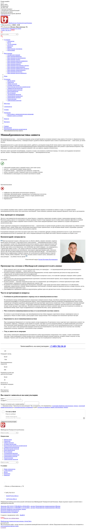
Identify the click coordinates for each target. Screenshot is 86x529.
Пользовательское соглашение (9, 512)
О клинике (7, 39)
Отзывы (6, 109)
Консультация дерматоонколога (16, 70)
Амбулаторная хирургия (14, 100)
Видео (9, 42)
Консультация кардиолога (14, 71)
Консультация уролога (13, 59)
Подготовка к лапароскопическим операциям (20, 114)
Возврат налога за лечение (15, 115)
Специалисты (8, 106)
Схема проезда (8, 470)
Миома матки (11, 80)
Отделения (7, 79)
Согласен (3, 527)
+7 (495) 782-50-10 (58, 346)
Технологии (10, 41)
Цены (5, 76)
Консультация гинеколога (14, 62)
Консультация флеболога (14, 56)
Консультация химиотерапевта (16, 67)
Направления (8, 127)
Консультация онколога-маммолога (17, 61)
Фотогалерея (11, 50)
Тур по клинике (11, 44)
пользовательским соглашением (23, 407)
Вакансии (10, 45)
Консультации (8, 53)
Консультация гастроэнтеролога (16, 58)
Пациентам (7, 112)
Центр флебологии (12, 91)
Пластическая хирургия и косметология (18, 87)
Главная (6, 126)
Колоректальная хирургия (14, 90)
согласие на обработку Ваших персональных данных (53, 407)
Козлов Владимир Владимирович (48, 259)
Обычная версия (5, 15)
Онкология (10, 82)
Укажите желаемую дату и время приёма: (12, 404)
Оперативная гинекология (15, 96)
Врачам (9, 47)
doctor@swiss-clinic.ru (12, 495)
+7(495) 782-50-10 (6, 30)
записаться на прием (15, 28)
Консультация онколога (14, 64)
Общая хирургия (12, 83)
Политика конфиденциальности (10, 510)
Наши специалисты (9, 469)
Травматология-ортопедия (14, 88)
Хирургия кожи (11, 99)
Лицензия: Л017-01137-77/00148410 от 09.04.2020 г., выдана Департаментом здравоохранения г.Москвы (30, 506)
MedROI (22, 515)
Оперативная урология (14, 97)
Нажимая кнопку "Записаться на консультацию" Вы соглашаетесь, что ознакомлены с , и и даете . (43, 406)
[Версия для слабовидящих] (13, 30)
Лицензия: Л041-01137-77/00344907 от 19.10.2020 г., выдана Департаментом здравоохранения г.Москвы (30, 507)
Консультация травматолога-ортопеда (18, 68)
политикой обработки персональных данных (65, 406)
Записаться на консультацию (8, 421)
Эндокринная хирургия (14, 94)
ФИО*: (3, 398)
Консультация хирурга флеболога (17, 73)
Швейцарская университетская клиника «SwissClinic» (16, 521)
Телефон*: (4, 400)
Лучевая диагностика (13, 85)
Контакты (7, 121)
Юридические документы (14, 49)
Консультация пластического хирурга (18, 65)
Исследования (11, 93)
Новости (6, 118)
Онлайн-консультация (13, 55)
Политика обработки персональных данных (13, 509)
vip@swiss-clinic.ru (11, 499)
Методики (7, 103)
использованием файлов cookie (9, 526)
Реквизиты (7, 473)
